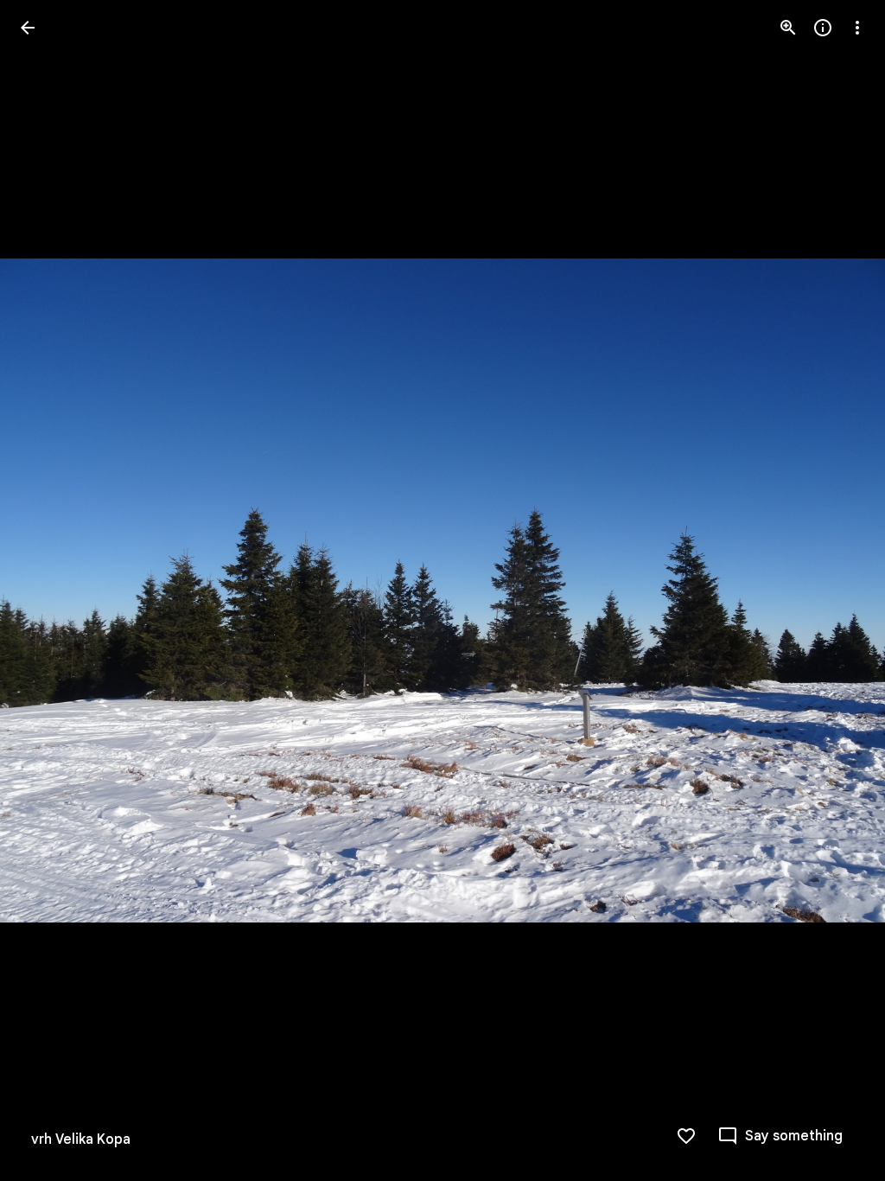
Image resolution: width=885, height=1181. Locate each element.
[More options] (857, 27)
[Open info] (822, 27)
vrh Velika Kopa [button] (81, 1139)
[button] (48, 590)
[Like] (686, 1136)
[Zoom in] (788, 27)
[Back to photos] (27, 27)
